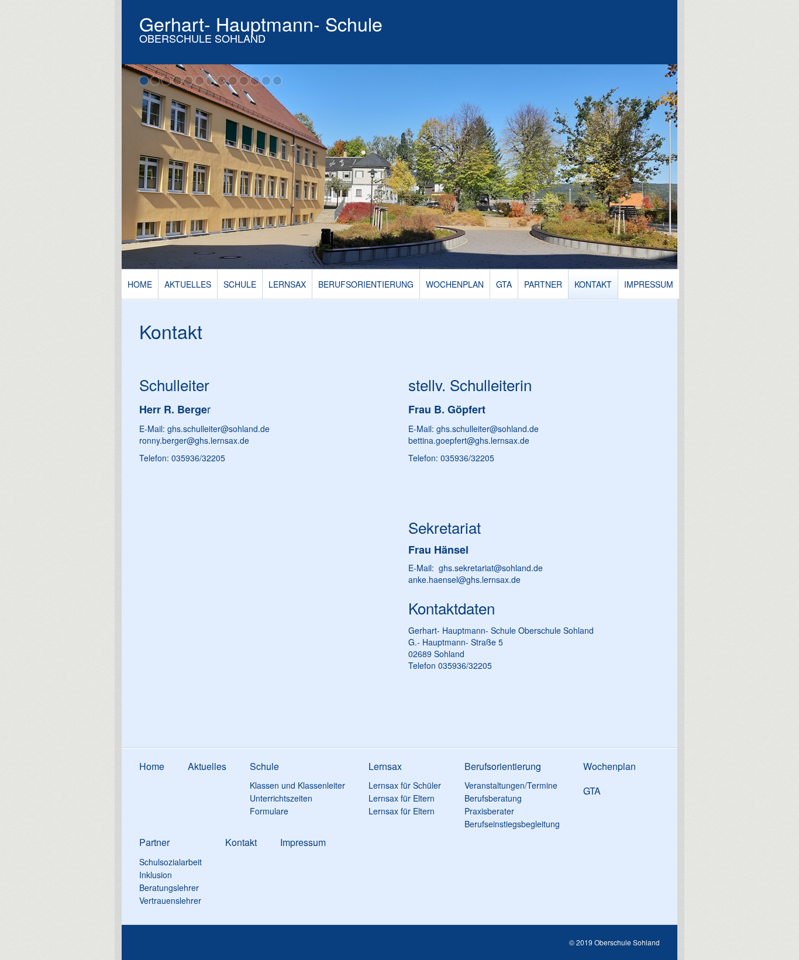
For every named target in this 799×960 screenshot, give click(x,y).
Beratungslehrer (169, 887)
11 (255, 80)
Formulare (269, 811)
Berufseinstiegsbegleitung (512, 824)
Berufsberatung (493, 798)
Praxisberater (489, 811)
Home (140, 284)
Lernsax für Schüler (404, 785)
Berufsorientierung (366, 284)
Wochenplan (455, 284)
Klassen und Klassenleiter (297, 785)
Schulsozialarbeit (170, 862)
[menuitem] (140, 284)
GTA (504, 284)
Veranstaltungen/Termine (510, 785)
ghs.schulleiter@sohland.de (218, 428)
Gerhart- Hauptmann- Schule (261, 23)
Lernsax (287, 284)
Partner (543, 284)
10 (244, 80)
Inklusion (155, 874)
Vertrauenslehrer (170, 900)
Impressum (648, 284)
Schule (239, 284)
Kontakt (593, 284)
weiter (662, 169)
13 (277, 80)
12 (266, 80)
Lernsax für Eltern (401, 798)
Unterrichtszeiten (281, 798)
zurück (136, 169)
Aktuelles (187, 284)
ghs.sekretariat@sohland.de (491, 568)
